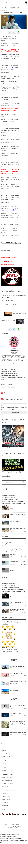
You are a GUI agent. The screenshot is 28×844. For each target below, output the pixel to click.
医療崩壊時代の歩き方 (9, 250)
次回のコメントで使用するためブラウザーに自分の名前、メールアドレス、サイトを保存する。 (14, 408)
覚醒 (5, 7)
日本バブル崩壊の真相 (7, 780)
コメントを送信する (14, 412)
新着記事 (4, 770)
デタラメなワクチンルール (9, 304)
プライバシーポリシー (7, 753)
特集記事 (4, 763)
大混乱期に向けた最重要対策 (8, 783)
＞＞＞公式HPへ (6, 476)
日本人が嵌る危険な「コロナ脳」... (14, 7)
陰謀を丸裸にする (6, 799)
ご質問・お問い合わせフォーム (8, 756)
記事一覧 (14, 352)
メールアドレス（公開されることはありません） (13, 399)
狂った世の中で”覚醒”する (9, 301)
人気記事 (4, 767)
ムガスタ (5, 624)
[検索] (23, 482)
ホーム (2, 7)
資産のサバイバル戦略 (7, 777)
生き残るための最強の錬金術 (8, 793)
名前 (4, 392)
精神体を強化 (5, 805)
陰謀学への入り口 (6, 796)
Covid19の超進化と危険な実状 (11, 243)
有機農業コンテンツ (6, 802)
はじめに (4, 750)
